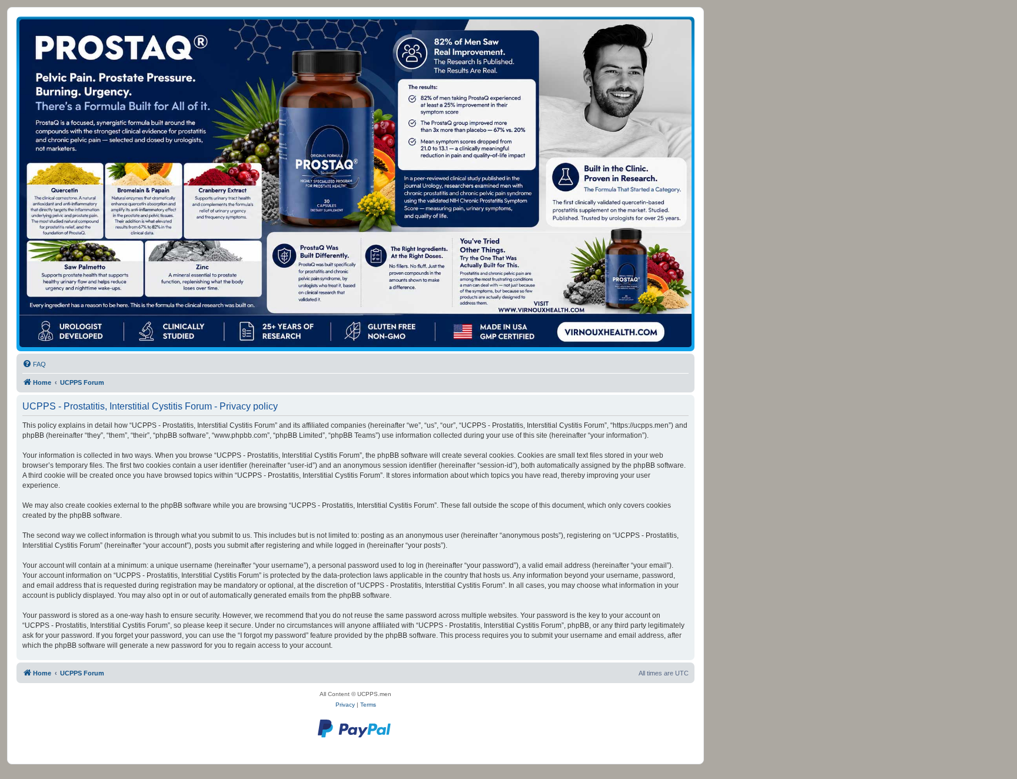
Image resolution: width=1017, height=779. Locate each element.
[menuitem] (34, 364)
